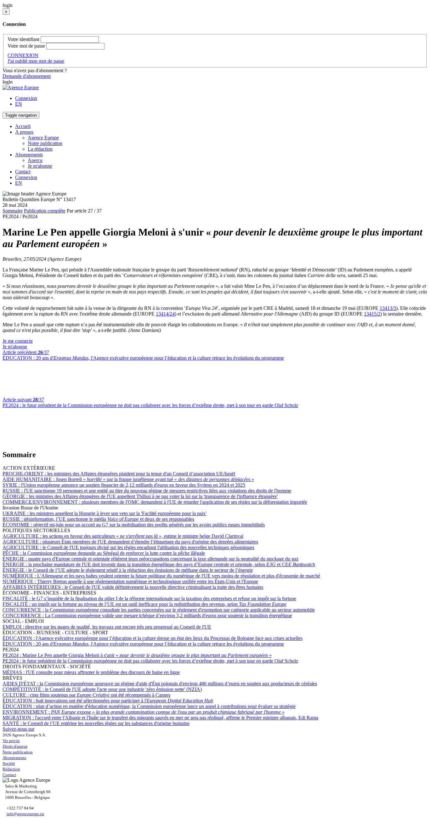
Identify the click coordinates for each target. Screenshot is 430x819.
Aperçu (35, 160)
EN (18, 104)
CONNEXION (23, 55)
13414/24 (165, 314)
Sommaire (13, 210)
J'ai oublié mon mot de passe (36, 61)
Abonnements (14, 757)
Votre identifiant (23, 39)
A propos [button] (24, 132)
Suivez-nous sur (18, 729)
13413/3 (388, 308)
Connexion (26, 98)
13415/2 (372, 314)
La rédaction (40, 149)
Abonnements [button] (29, 154)
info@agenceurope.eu (25, 813)
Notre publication (45, 143)
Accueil (23, 126)
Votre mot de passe (26, 46)
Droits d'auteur (15, 746)
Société (9, 763)
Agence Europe (43, 137)
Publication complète (44, 210)
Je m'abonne (40, 166)
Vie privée (11, 740)
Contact (23, 171)
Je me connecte (18, 341)
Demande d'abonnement (27, 76)
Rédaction (11, 769)
